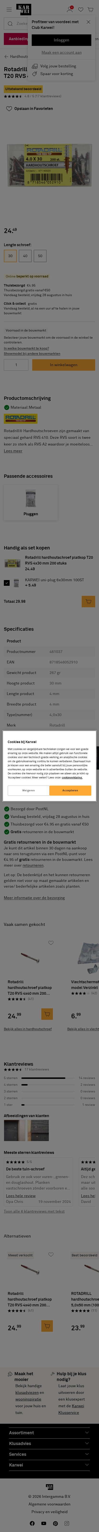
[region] (49, 766)
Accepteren (70, 790)
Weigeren (28, 790)
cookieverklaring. (72, 777)
